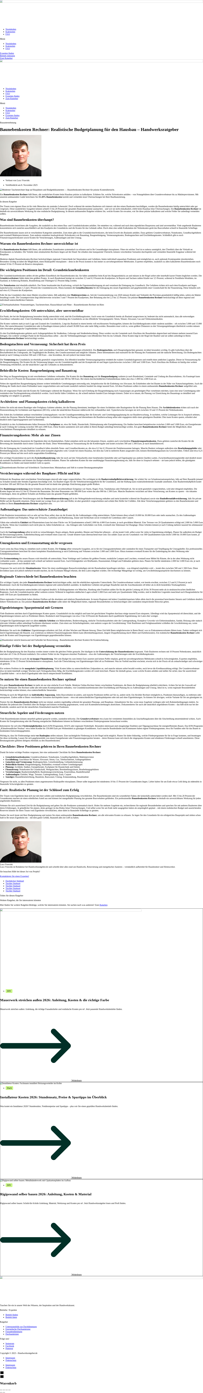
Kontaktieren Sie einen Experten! (14, 876)
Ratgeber (103, 905)
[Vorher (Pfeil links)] (1, 1392)
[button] (101, 39)
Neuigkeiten (11, 29)
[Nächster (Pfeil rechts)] (4, 1392)
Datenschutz (11, 1360)
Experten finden (12, 96)
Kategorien (10, 32)
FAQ (8, 34)
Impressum (10, 1358)
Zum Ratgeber (12, 98)
